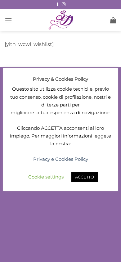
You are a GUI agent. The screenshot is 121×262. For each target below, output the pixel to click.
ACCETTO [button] (84, 176)
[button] (8, 20)
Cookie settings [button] (46, 177)
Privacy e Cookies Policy (60, 159)
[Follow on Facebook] (57, 4)
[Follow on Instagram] (63, 4)
